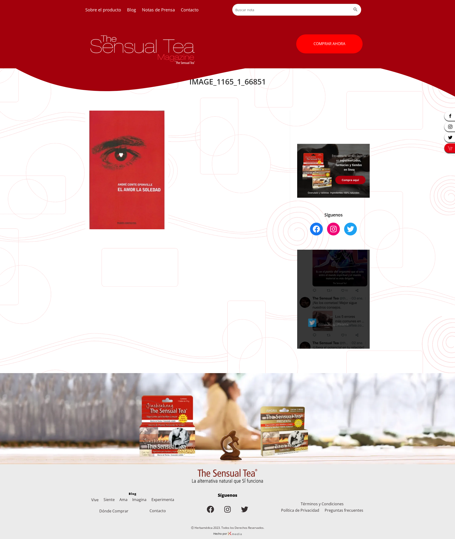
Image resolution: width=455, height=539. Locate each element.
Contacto (190, 10)
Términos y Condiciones (322, 503)
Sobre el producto (103, 10)
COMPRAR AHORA (329, 43)
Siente (109, 499)
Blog (131, 10)
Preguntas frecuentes (344, 510)
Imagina (139, 499)
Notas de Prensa (158, 10)
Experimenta (162, 499)
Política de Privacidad (300, 510)
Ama (123, 499)
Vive (95, 499)
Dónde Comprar (113, 511)
